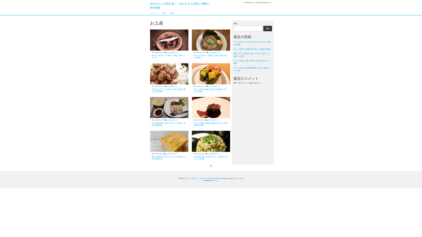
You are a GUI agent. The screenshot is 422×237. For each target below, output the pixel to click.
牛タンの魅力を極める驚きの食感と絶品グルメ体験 (252, 62)
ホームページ (154, 13)
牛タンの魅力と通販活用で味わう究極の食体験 (252, 49)
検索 (235, 23)
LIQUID (241, 178)
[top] (211, 166)
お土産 (168, 52)
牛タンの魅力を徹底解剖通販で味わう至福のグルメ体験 (252, 69)
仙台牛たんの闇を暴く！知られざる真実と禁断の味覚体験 (202, 178)
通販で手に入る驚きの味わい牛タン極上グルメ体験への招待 (252, 55)
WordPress (214, 180)
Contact (171, 13)
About (164, 13)
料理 (172, 52)
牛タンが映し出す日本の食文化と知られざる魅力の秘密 (252, 43)
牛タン (177, 52)
